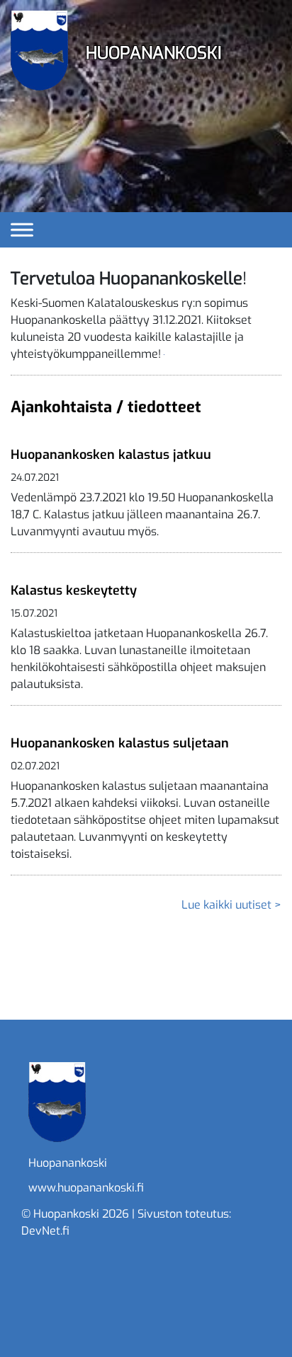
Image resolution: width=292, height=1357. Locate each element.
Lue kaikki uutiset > (231, 904)
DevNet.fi (45, 1230)
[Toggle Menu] (22, 229)
